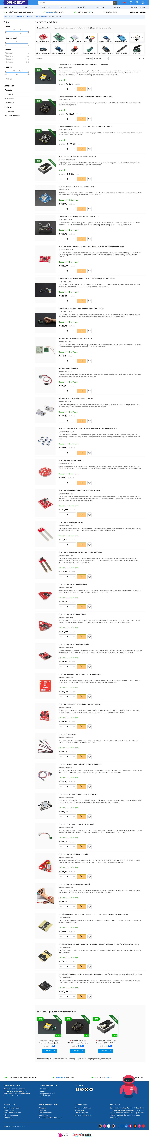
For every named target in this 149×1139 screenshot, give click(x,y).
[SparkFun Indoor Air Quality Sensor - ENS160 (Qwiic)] (45, 686)
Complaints (8, 1117)
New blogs (115, 1105)
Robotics (63, 7)
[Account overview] (135, 2)
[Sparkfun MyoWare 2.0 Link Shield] (45, 626)
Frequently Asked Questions (50, 1117)
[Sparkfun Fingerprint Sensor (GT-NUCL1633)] (45, 836)
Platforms (45, 7)
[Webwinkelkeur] (63, 1135)
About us (42, 1108)
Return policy (9, 1110)
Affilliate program (81, 1113)
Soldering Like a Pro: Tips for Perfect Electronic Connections (127, 1108)
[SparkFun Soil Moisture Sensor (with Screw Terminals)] (45, 565)
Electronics (27, 7)
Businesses (134, 12)
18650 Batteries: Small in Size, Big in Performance (127, 1113)
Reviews (42, 1110)
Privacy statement (11, 1115)
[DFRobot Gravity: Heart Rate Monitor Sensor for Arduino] (45, 320)
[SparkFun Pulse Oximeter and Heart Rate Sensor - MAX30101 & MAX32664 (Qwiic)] (45, 259)
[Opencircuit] (15, 2)
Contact (142, 12)
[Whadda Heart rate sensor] (45, 380)
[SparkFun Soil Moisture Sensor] (45, 534)
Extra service (80, 1105)
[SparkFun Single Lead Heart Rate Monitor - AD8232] (45, 503)
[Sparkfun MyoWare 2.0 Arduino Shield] (45, 656)
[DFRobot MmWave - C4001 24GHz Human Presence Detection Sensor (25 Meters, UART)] (45, 926)
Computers (100, 7)
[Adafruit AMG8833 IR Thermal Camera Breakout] (45, 198)
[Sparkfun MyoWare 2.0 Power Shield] (45, 866)
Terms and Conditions (12, 1113)
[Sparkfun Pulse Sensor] (45, 746)
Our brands (8, 7)
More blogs (114, 1117)
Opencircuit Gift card (82, 1108)
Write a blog (79, 1110)
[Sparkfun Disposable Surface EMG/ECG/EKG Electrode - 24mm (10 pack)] (45, 441)
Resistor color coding (82, 1115)
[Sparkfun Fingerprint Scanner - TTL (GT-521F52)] (45, 806)
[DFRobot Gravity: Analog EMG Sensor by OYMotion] (45, 228)
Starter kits (81, 7)
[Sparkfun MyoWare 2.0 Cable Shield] (45, 596)
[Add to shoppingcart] (81, 89)
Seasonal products (138, 7)
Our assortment (45, 1113)
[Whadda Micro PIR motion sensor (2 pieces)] (45, 410)
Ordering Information (12, 1108)
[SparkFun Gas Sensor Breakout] (45, 472)
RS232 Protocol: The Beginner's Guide (125, 1115)
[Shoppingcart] (141, 2)
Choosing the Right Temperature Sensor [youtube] (127, 1110)
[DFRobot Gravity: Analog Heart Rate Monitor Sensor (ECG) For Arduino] (45, 290)
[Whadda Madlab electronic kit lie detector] (45, 350)
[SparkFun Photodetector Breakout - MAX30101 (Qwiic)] (45, 716)
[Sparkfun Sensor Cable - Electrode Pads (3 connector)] (45, 776)
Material (117, 7)
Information (10, 1105)
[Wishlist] (129, 2)
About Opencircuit (48, 1105)
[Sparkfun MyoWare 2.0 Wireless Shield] (45, 896)
